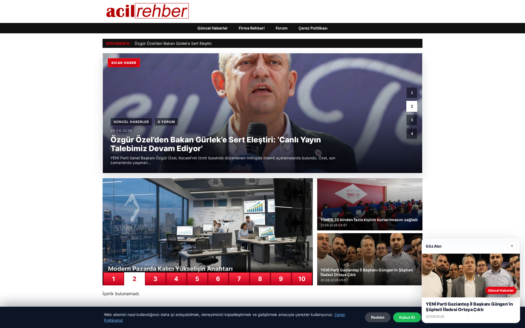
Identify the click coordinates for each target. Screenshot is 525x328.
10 (301, 278)
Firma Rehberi (252, 28)
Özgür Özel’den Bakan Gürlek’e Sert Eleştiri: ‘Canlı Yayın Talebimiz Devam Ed (203, 43)
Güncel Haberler (212, 28)
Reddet (377, 317)
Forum (282, 28)
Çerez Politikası (313, 28)
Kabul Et (407, 317)
